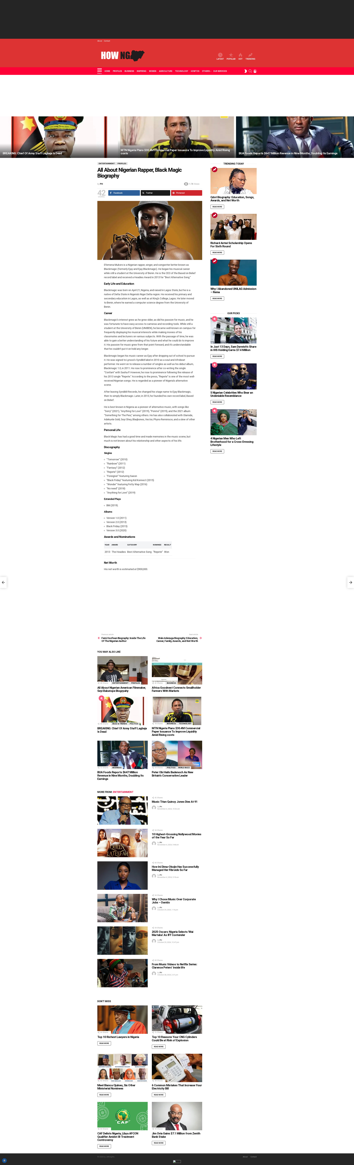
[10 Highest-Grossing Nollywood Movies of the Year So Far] (122, 843)
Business (129, 71)
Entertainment (120, 683)
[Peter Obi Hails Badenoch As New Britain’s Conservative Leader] (177, 755)
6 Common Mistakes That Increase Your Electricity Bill (177, 1087)
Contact (107, 41)
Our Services (220, 71)
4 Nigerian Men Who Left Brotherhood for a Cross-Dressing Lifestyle (231, 442)
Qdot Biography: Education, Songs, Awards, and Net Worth (232, 199)
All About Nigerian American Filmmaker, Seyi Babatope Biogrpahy (121, 689)
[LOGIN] (255, 71)
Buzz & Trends (119, 724)
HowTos (195, 71)
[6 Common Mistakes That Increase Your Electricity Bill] (177, 1068)
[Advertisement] (177, 19)
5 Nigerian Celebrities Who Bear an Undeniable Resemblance (231, 394)
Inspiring (141, 71)
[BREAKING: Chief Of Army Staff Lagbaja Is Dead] (59, 137)
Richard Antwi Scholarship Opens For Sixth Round (231, 244)
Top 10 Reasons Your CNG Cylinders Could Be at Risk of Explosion (174, 1038)
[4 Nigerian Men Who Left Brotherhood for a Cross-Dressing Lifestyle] (233, 422)
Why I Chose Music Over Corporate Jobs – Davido (174, 901)
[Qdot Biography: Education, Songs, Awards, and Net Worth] (233, 181)
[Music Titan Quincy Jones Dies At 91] (122, 810)
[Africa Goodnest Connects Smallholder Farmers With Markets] (177, 670)
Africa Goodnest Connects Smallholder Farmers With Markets (176, 689)
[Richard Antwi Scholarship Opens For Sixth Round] (233, 227)
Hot (241, 59)
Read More (104, 1043)
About (99, 41)
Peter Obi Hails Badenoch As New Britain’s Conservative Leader (172, 774)
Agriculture (165, 71)
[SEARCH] (250, 71)
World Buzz (184, 768)
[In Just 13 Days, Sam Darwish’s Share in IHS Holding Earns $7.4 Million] (233, 330)
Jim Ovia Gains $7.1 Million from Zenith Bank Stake (176, 1135)
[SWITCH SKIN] (245, 71)
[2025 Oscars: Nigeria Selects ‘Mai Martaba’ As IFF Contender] (122, 940)
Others (206, 71)
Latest (220, 59)
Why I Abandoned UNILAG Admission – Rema (233, 290)
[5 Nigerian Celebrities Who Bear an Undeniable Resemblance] (233, 376)
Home (107, 71)
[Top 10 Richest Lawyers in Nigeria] (122, 1019)
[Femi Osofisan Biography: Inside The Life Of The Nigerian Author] (3, 582)
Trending (250, 59)
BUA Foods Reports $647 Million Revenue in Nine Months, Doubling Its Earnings (120, 775)
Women (152, 71)
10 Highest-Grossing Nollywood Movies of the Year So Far (176, 836)
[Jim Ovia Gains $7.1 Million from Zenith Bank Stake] (177, 1116)
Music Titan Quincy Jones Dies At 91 (175, 801)
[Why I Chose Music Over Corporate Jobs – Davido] (122, 908)
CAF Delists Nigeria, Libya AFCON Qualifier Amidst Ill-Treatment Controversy (117, 1137)
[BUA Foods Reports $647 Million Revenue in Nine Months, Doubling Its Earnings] (295, 137)
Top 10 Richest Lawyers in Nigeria (118, 1037)
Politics (134, 724)
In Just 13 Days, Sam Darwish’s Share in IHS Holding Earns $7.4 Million (233, 348)
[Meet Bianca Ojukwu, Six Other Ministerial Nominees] (122, 1068)
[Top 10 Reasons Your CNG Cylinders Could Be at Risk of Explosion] (177, 1019)
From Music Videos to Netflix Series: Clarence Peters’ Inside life (174, 966)
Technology (181, 71)
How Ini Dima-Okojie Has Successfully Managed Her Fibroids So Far (175, 868)
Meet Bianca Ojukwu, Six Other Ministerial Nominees (116, 1087)
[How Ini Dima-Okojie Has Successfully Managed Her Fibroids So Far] (122, 875)
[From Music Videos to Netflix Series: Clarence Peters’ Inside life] (122, 973)
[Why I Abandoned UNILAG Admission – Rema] (233, 273)
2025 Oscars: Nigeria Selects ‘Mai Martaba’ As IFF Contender (172, 933)
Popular (231, 59)
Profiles (117, 71)
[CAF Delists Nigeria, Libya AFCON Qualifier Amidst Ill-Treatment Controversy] (122, 1116)
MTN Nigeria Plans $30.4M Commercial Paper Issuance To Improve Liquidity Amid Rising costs (176, 731)
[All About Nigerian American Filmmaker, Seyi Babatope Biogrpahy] (122, 670)
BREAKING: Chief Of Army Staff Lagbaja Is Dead (122, 730)
